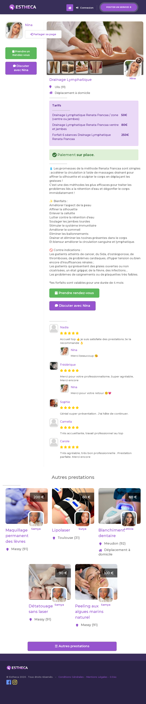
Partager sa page (44, 34)
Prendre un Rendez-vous (21, 53)
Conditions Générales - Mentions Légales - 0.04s (87, 676)
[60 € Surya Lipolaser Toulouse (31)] (73, 490)
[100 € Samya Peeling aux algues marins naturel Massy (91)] (96, 566)
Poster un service (117, 7)
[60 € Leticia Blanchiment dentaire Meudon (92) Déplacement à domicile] (119, 490)
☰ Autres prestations (72, 646)
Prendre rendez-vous (76, 293)
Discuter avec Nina (74, 306)
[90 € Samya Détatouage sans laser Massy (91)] (50, 566)
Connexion (86, 7)
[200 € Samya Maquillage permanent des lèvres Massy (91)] (26, 490)
